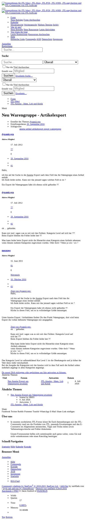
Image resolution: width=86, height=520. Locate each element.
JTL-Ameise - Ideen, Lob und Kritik (27, 404)
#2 (12, 223)
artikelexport (38, 129)
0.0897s (22, 505)
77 (12, 149)
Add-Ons (64, 486)
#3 (12, 286)
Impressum (15, 474)
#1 (12, 165)
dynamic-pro (35, 121)
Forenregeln (16, 464)
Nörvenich (15, 275)
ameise (22, 129)
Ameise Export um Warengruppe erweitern (18, 382)
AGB (13, 471)
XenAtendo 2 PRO (10, 491)
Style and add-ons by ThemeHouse (18, 488)
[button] (3, 8)
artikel (29, 129)
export (47, 129)
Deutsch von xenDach (51, 488)
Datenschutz (16, 469)
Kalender (19, 446)
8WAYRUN (42, 491)
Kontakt (27, 446)
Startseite (6, 446)
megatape (6, 250)
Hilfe (13, 446)
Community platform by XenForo (30, 486)
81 (12, 265)
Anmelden (6, 457)
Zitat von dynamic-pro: (21, 291)
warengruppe (55, 129)
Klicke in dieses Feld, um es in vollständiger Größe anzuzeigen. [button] (39, 310)
